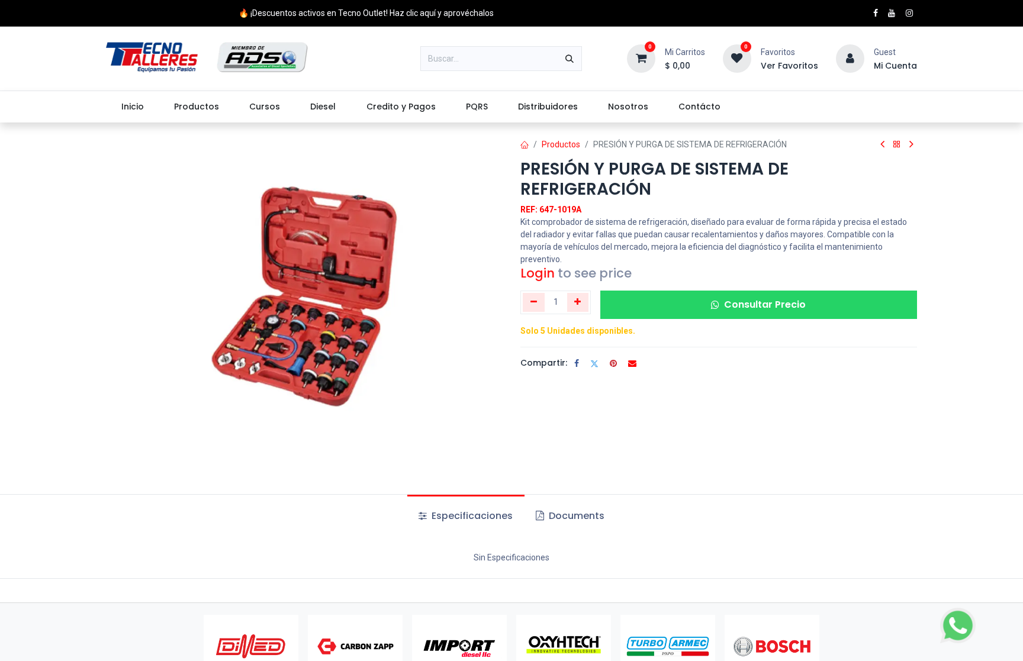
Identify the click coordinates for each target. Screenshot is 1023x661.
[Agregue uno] (578, 302)
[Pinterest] (613, 363)
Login (537, 273)
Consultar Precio (765, 304)
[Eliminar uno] (534, 302)
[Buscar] (569, 58)
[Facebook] (576, 363)
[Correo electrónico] (632, 363)
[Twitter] (594, 363)
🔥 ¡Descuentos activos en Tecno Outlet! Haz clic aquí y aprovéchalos (366, 13)
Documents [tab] (575, 516)
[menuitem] (132, 106)
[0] (641, 58)
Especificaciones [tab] (471, 516)
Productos (561, 144)
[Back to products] (897, 144)
